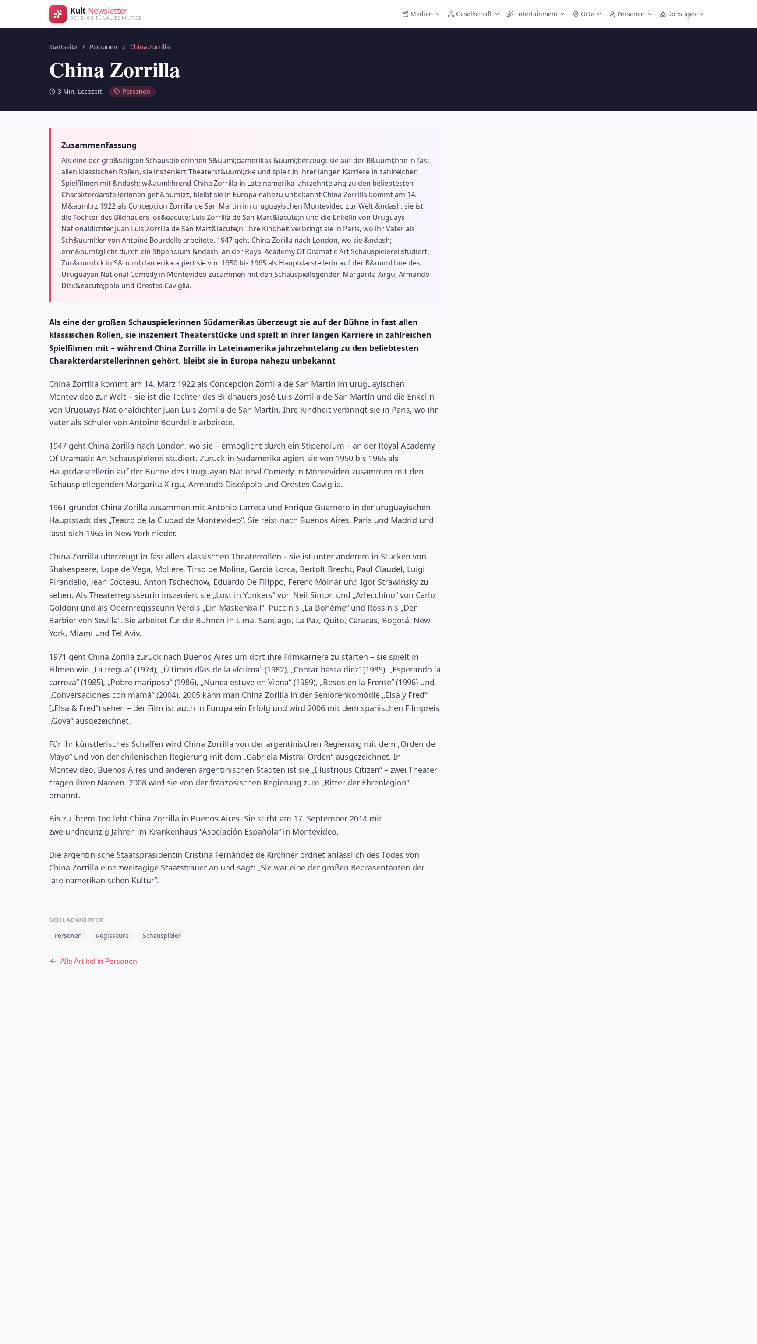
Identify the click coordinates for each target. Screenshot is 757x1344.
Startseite (63, 46)
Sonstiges (682, 14)
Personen (631, 14)
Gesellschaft (474, 14)
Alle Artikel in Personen (98, 961)
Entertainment (536, 14)
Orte (587, 14)
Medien (421, 14)
